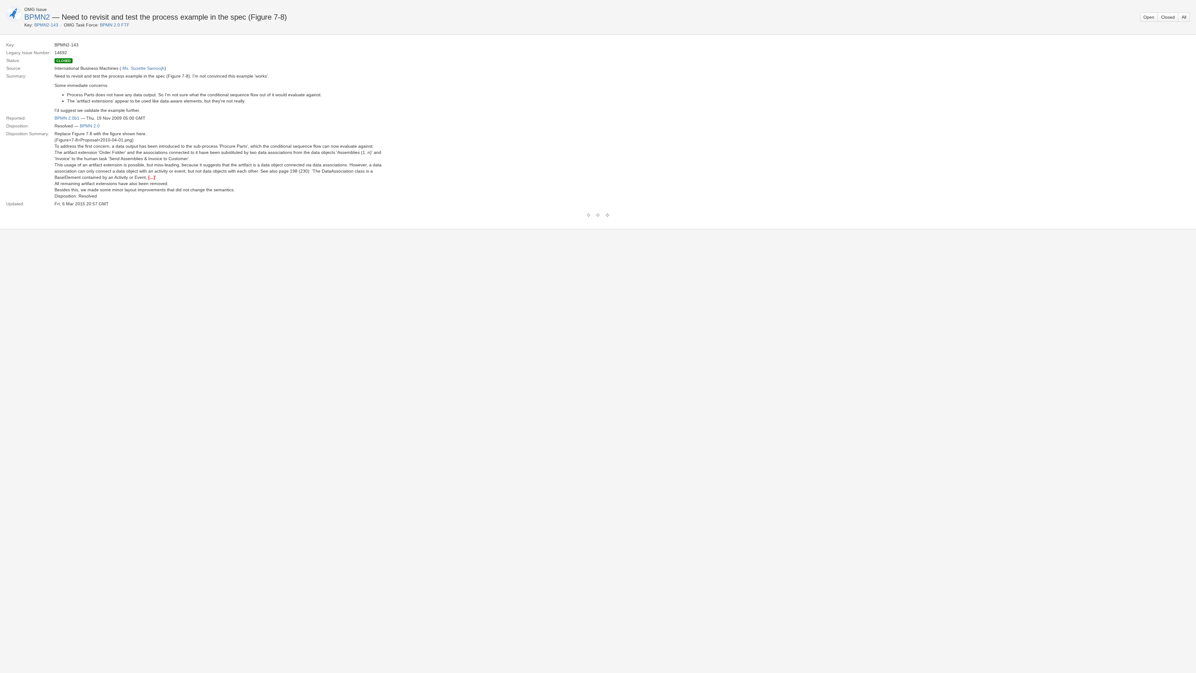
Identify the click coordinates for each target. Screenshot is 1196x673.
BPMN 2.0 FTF (115, 24)
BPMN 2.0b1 (67, 118)
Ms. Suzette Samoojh (143, 68)
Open (1148, 17)
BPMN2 (37, 17)
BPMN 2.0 (90, 125)
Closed (1168, 17)
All (1184, 17)
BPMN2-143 (46, 24)
